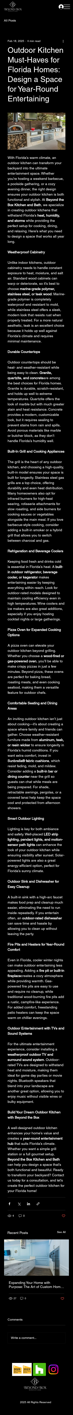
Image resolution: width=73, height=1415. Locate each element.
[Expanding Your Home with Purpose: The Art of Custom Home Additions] (36, 1257)
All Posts (10, 20)
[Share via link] (38, 1204)
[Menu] (66, 6)
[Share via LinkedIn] (28, 1204)
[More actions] (63, 41)
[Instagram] (53, 1369)
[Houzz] (39, 1369)
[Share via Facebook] (9, 1204)
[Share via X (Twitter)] (19, 1204)
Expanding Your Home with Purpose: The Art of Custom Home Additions (35, 1285)
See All (61, 1232)
